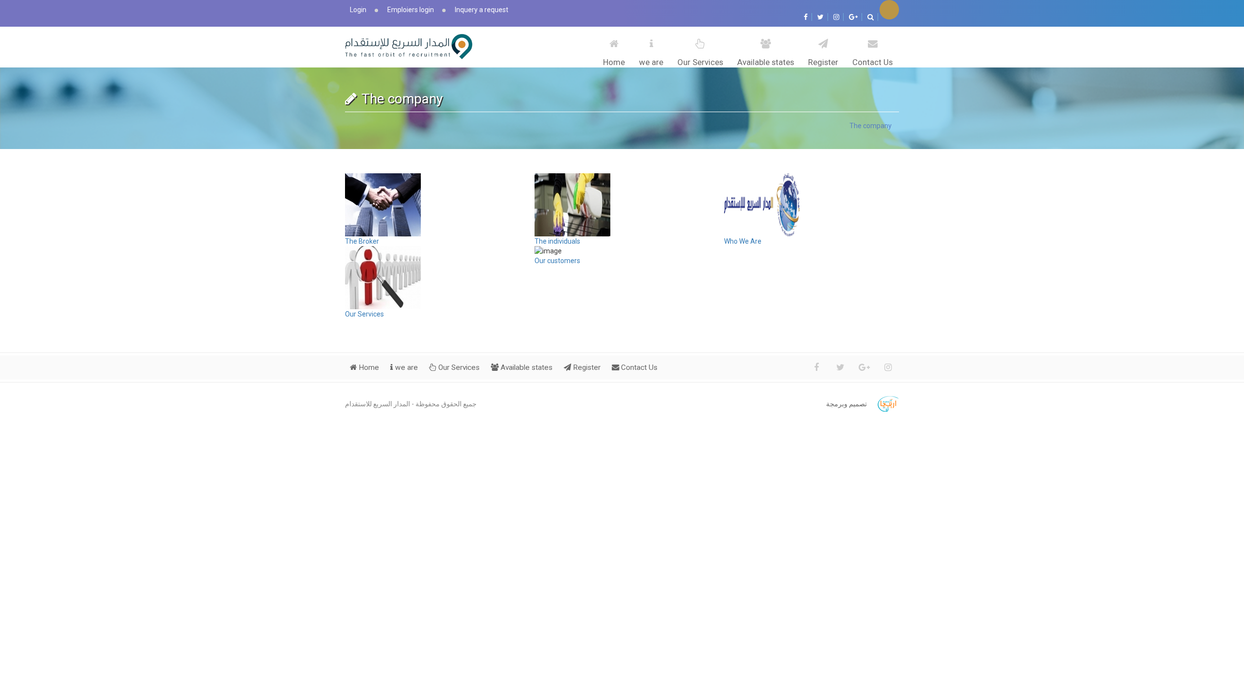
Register (823, 62)
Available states (765, 62)
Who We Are (742, 241)
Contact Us (872, 62)
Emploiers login (410, 10)
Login (358, 10)
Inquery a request (481, 10)
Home (614, 62)
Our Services (700, 62)
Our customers (557, 261)
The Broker (362, 241)
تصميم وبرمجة (846, 404)
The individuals (557, 241)
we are (651, 62)
